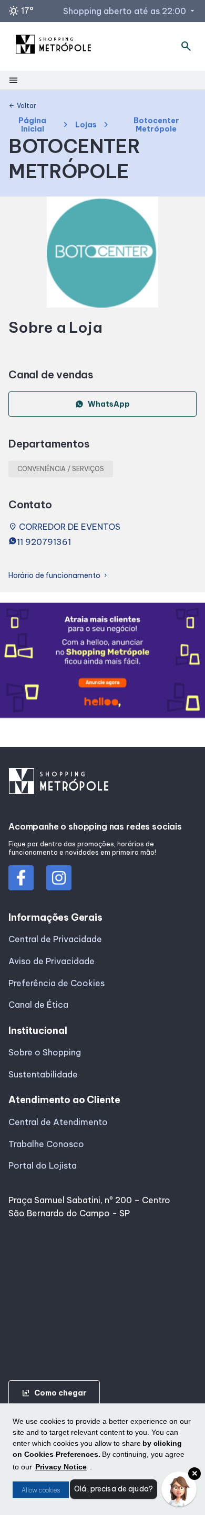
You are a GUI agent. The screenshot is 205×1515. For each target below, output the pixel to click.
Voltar (22, 106)
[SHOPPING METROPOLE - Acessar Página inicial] (53, 46)
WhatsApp (109, 404)
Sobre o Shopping (44, 1052)
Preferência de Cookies (56, 983)
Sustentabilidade (43, 1074)
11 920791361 (44, 542)
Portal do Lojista (42, 1165)
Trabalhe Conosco (46, 1144)
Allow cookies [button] (41, 1490)
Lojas (86, 125)
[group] (102, 662)
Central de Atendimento (58, 1122)
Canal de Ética (38, 1004)
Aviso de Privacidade (51, 961)
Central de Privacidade (55, 939)
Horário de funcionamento (58, 575)
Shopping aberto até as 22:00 (130, 11)
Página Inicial (32, 125)
